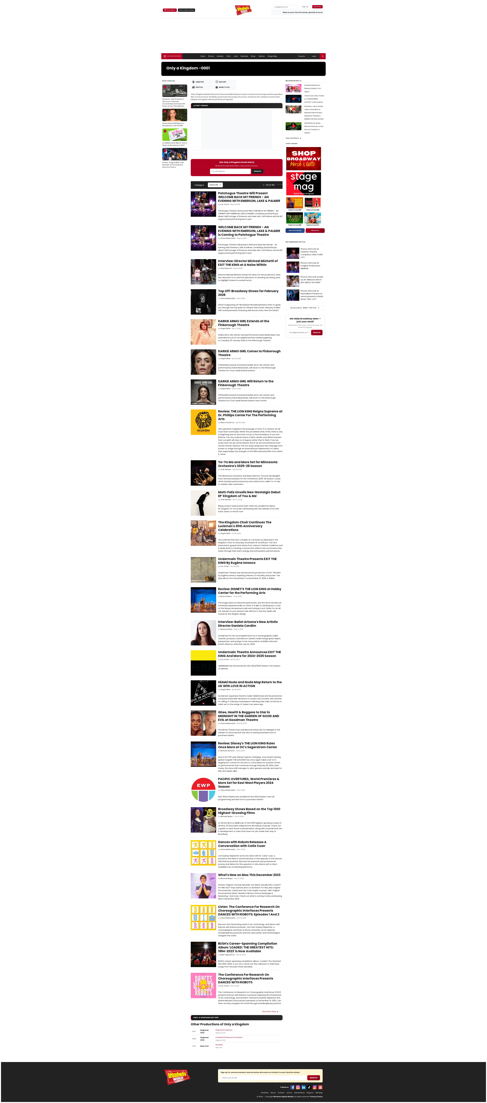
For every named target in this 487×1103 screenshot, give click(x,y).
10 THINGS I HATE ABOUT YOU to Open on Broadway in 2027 (174, 138)
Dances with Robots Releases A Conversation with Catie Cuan (242, 844)
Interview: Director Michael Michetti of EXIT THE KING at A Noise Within (248, 263)
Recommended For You (296, 242)
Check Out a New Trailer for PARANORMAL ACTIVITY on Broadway (314, 99)
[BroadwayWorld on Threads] (314, 1087)
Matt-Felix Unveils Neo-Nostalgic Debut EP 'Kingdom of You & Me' (249, 494)
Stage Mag (272, 56)
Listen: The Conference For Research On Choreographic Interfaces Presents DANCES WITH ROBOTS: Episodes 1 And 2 (249, 910)
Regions (310, 1093)
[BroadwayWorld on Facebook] (292, 1087)
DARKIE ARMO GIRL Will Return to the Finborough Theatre (246, 383)
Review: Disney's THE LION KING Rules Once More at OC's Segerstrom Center (247, 745)
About (273, 1093)
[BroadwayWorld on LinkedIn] (303, 1087)
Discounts (315, 230)
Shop (253, 56)
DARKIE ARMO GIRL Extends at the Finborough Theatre (243, 323)
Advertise (265, 1093)
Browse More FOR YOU (303, 308)
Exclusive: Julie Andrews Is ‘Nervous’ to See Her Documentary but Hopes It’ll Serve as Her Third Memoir (173, 96)
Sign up (316, 332)
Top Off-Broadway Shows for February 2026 (248, 293)
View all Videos (292, 138)
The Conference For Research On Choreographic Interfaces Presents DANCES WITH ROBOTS (245, 978)
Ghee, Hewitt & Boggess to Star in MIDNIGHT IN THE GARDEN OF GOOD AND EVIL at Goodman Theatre (248, 716)
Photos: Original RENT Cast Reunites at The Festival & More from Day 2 (173, 158)
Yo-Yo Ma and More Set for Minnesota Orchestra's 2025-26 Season (247, 464)
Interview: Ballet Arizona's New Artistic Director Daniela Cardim (248, 624)
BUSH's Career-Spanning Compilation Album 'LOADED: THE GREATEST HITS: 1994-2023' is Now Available (247, 947)
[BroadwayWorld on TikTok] (309, 1087)
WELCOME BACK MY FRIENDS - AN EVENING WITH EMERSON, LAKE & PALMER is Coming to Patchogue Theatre (249, 231)
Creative (200, 82)
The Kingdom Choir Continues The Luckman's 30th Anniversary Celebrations (244, 526)
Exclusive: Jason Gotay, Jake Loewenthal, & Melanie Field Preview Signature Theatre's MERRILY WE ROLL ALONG (314, 112)
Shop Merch (171, 10)
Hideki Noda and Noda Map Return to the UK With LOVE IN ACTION (250, 684)
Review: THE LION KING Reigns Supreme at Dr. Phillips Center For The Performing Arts (250, 415)
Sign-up (305, 7)
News (203, 56)
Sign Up (257, 171)
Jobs (236, 56)
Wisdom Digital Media (283, 1096)
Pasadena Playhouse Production (229, 1037)
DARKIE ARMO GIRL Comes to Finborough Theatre (249, 353)
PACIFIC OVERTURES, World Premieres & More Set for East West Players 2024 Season (248, 783)
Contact (281, 1093)
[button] (323, 56)
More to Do (224, 87)
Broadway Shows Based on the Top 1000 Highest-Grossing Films (249, 811)
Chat (229, 56)
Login (314, 56)
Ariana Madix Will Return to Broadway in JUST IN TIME (173, 118)
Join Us (289, 1093)
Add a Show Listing (186, 10)
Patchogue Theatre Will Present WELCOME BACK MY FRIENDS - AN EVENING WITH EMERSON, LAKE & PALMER (249, 197)
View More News (269, 1011)
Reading (219, 1044)
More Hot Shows (295, 230)
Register (301, 56)
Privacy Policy (316, 1096)
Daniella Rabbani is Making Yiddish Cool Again (312, 88)
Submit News (299, 1093)
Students (244, 56)
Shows (211, 56)
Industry (220, 56)
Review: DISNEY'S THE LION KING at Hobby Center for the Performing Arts (249, 591)
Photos (199, 87)
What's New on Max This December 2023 (249, 875)
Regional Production (224, 1030)
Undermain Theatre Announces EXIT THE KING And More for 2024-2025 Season (249, 654)
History (222, 82)
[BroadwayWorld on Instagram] (298, 1087)
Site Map (319, 1093)
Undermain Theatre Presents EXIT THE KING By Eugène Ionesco (247, 561)
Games (262, 56)
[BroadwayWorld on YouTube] (320, 1087)
